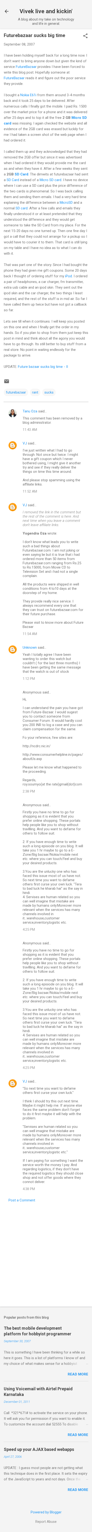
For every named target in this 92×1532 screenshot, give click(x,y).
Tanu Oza (30, 411)
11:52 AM (30, 491)
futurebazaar (16, 392)
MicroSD (66, 202)
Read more (78, 1374)
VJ (25, 443)
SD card (22, 208)
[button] (85, 36)
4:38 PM (29, 1189)
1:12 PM (29, 679)
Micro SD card (50, 180)
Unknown (30, 647)
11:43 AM (30, 430)
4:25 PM (29, 929)
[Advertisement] (46, 1253)
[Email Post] (6, 383)
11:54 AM (30, 634)
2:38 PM (29, 791)
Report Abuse (46, 1522)
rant (35, 392)
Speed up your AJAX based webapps (39, 1449)
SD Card (21, 174)
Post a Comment (21, 1200)
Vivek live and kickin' (46, 11)
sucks (49, 392)
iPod (68, 276)
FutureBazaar (26, 67)
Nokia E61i (28, 95)
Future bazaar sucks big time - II (43, 367)
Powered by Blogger (46, 1512)
